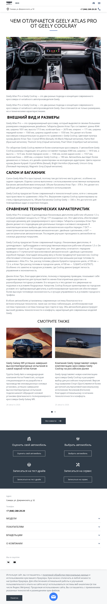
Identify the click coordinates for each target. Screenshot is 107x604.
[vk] (8, 562)
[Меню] (99, 3)
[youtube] (15, 562)
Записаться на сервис (78, 479)
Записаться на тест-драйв (29, 479)
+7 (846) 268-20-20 (15, 510)
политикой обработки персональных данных (65, 574)
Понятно (14, 598)
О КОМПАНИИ (14, 543)
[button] (52, 412)
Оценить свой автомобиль (29, 453)
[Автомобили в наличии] (93, 3)
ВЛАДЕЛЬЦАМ (14, 535)
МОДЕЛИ (11, 518)
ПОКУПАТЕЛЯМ (15, 526)
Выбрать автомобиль (77, 453)
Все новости (50, 421)
